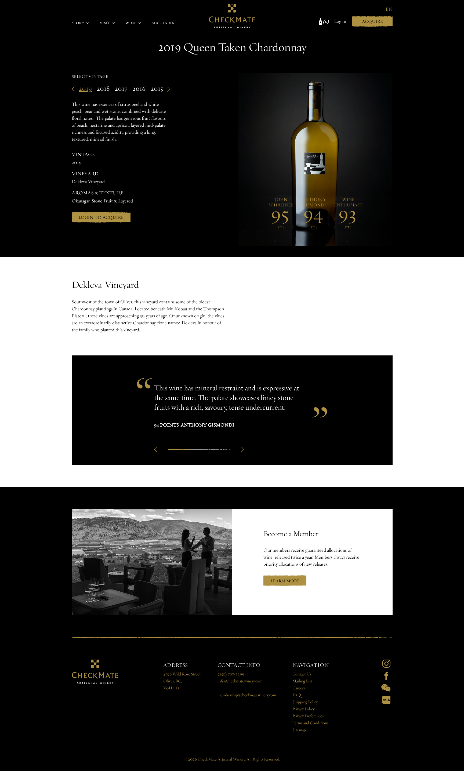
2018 (103, 88)
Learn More (285, 581)
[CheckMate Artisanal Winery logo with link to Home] (232, 16)
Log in (340, 21)
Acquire (372, 21)
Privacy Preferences (308, 716)
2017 (121, 88)
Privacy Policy (303, 709)
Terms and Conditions (310, 723)
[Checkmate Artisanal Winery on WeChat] (385, 688)
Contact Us (301, 674)
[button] (155, 449)
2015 (157, 88)
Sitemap (299, 730)
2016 (139, 88)
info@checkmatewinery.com (240, 681)
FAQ (296, 695)
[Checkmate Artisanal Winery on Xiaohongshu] (386, 700)
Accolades (162, 22)
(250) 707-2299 (231, 674)
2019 (85, 88)
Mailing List (302, 681)
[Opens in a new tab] (386, 664)
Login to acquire (101, 217)
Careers (298, 688)
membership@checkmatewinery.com (247, 695)
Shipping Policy (305, 702)
